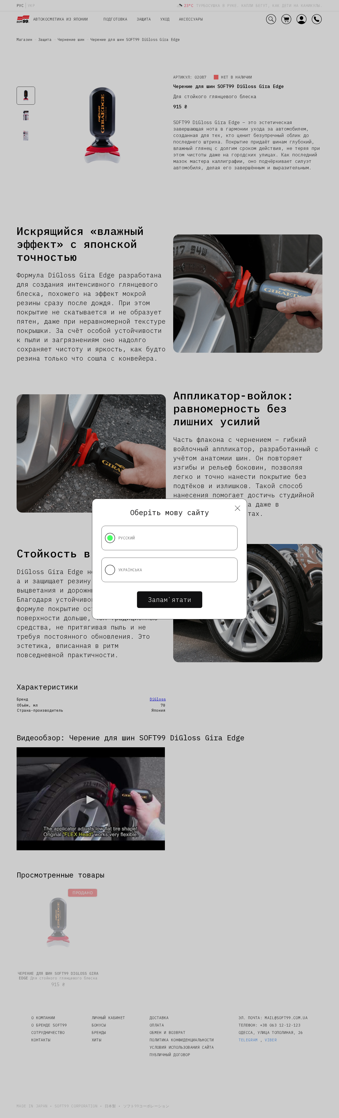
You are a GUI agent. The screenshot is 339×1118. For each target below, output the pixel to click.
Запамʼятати (169, 599)
